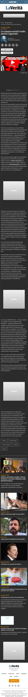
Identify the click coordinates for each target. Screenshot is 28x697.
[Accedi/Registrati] (25, 2)
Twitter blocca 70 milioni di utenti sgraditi (13, 539)
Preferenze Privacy (21, 694)
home (2, 22)
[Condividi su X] (5, 45)
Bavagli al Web (8, 22)
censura (4, 440)
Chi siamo (4, 673)
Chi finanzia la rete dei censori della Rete (12, 597)
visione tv (16, 444)
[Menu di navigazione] (2, 2)
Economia (4, 537)
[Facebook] (9, 686)
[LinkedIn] (18, 686)
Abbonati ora (14, 680)
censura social (13, 440)
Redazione (24, 673)
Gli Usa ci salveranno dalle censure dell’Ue (13, 514)
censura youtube (6, 444)
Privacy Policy (8, 694)
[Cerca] (6, 2)
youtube (4, 449)
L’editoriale (11, 673)
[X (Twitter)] (12, 686)
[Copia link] (16, 45)
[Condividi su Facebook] (2, 45)
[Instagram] (15, 686)
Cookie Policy (14, 694)
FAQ (11, 676)
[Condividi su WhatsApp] (9, 45)
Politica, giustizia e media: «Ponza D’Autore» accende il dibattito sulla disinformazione (13, 479)
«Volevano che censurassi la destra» (11, 564)
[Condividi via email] (13, 45)
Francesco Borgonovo (14, 40)
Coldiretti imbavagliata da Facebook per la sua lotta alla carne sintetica (14, 589)
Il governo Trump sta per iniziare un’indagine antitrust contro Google (14, 629)
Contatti (16, 676)
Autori (17, 673)
